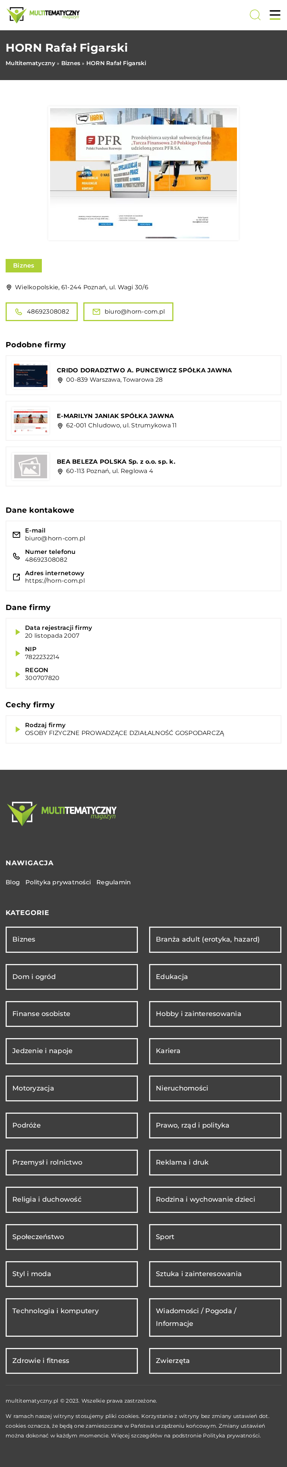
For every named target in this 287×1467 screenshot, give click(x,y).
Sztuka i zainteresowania (199, 1274)
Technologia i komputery (55, 1311)
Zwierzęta (173, 1361)
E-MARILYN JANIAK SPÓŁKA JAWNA (115, 416)
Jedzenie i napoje (42, 1051)
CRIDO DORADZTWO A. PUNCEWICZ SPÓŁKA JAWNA (144, 370)
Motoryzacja (33, 1088)
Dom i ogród (34, 977)
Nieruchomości (182, 1088)
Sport (165, 1237)
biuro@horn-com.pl (135, 311)
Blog (13, 882)
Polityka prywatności (58, 882)
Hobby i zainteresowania (198, 1014)
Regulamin (113, 882)
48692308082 (48, 311)
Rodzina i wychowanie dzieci (205, 1199)
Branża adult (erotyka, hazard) (208, 939)
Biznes (23, 265)
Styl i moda (31, 1274)
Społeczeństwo (38, 1237)
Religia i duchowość (46, 1199)
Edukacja (172, 977)
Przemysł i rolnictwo (47, 1162)
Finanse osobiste (41, 1014)
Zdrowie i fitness (40, 1361)
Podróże (26, 1125)
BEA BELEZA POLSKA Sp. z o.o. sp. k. (116, 461)
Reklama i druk (182, 1162)
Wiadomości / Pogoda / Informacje (196, 1317)
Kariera (168, 1051)
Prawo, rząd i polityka (193, 1125)
